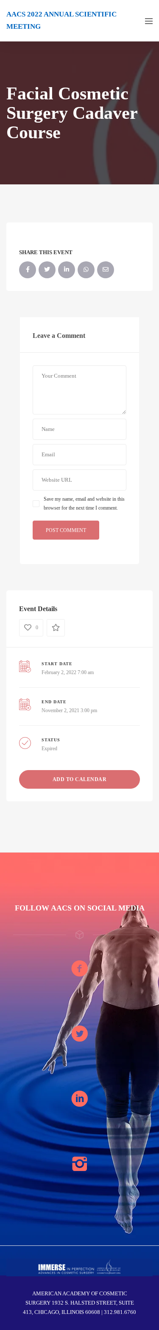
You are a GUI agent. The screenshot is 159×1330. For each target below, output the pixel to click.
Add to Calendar (80, 779)
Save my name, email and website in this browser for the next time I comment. (84, 503)
